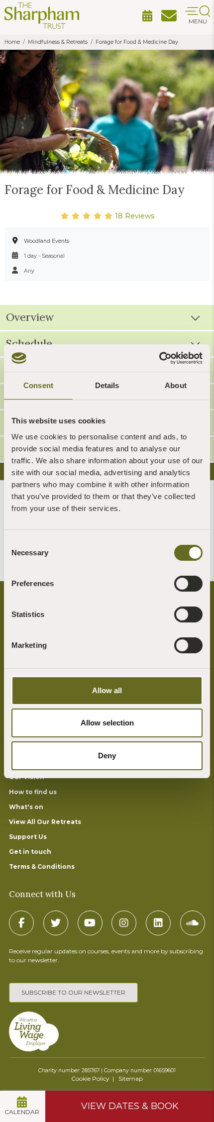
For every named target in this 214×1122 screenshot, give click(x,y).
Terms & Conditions (42, 866)
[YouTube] (90, 923)
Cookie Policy (90, 1078)
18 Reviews (133, 215)
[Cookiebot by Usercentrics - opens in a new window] (159, 358)
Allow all (107, 690)
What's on (26, 807)
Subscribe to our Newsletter (73, 992)
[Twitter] (55, 923)
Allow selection (107, 722)
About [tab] (176, 385)
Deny (107, 755)
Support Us (28, 836)
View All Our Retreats (45, 821)
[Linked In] (158, 923)
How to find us (33, 792)
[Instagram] (123, 923)
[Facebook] (21, 923)
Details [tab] (107, 385)
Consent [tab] (38, 385)
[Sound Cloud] (192, 923)
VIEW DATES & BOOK (130, 1106)
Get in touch (30, 851)
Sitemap (130, 1078)
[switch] (188, 584)
